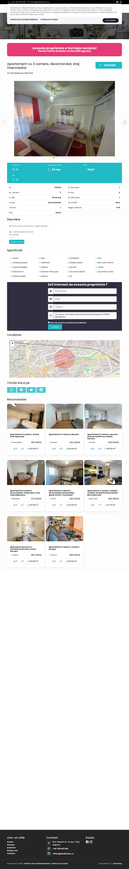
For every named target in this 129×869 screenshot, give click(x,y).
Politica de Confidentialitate (24, 19)
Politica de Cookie (49, 19)
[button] (53, 157)
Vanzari (11, 844)
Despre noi (12, 850)
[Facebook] (117, 2)
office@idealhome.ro (39, 2)
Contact (11, 853)
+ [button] (12, 343)
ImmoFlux (117, 863)
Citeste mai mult (16, 242)
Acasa (10, 842)
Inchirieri (11, 847)
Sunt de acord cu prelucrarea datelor (68, 322)
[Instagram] (121, 2)
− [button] (12, 347)
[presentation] (4, 121)
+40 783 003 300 (18, 2)
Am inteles (110, 20)
